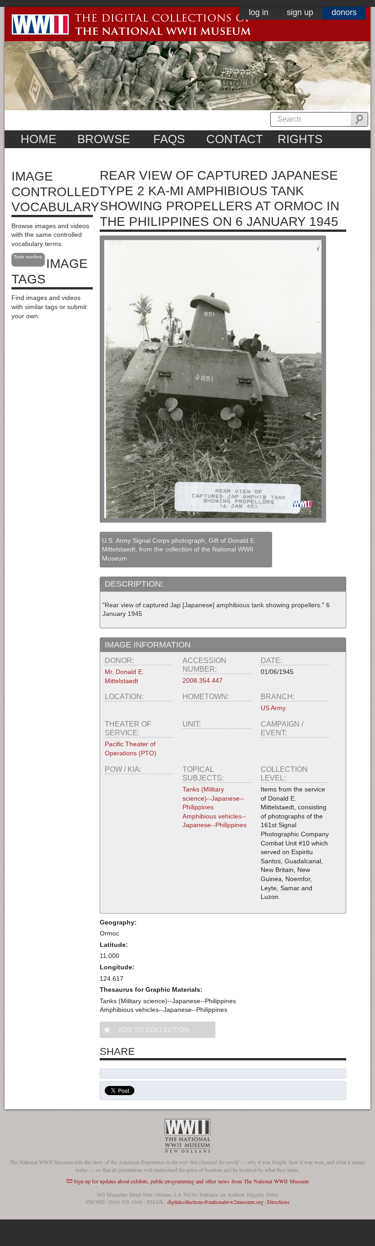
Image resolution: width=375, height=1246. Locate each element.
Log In (258, 12)
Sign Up (300, 12)
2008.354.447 (202, 680)
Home (38, 139)
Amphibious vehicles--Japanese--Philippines (214, 821)
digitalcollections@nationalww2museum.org (215, 1201)
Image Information (148, 644)
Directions (278, 1201)
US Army (273, 707)
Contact (234, 139)
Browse (103, 139)
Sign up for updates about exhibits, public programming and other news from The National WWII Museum (191, 1181)
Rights (300, 139)
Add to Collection (153, 1029)
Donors (344, 12)
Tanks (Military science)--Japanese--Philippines (213, 798)
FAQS (169, 139)
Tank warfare (28, 256)
